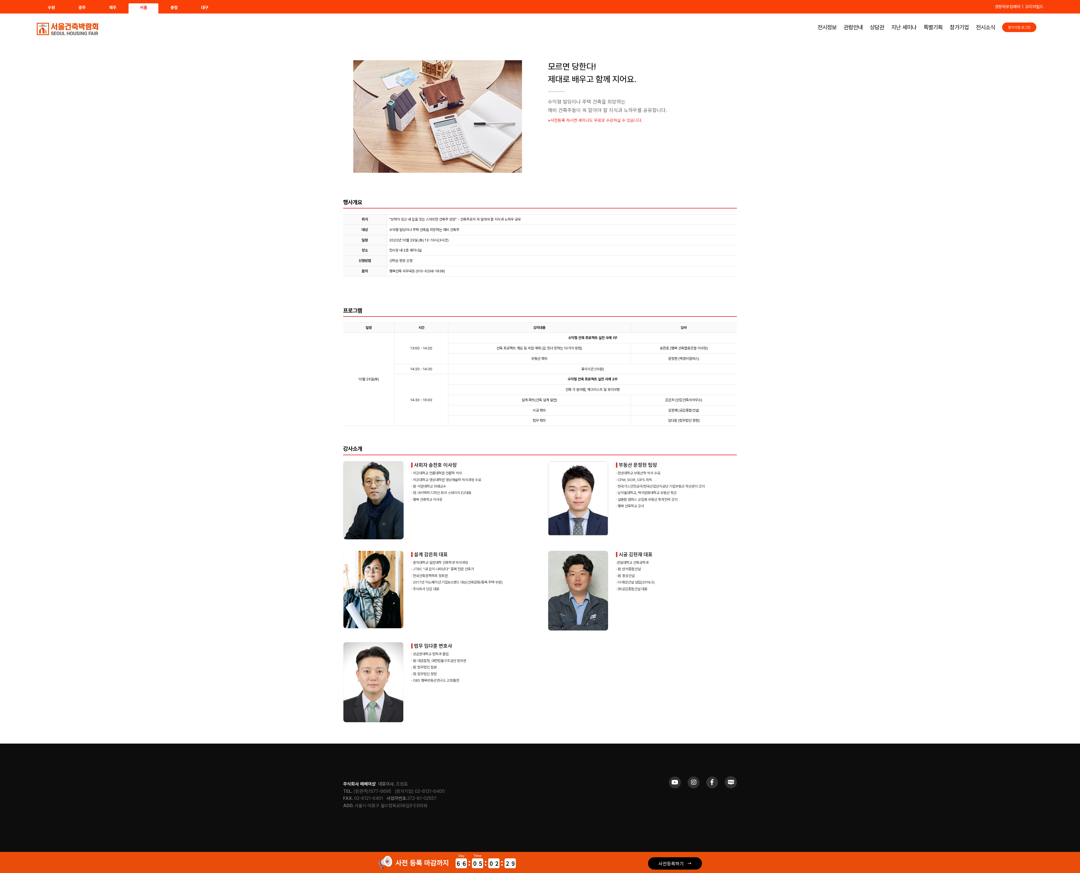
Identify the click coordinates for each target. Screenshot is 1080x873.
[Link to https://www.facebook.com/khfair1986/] (712, 782)
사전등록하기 (671, 863)
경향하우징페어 (1007, 6)
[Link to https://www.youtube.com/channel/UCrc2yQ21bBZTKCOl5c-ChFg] (675, 782)
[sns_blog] (731, 778)
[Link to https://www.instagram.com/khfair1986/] (693, 782)
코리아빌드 (1034, 6)
